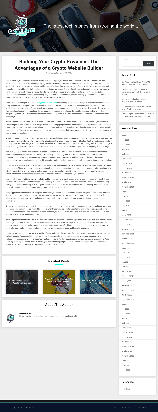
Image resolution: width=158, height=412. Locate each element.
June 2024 (126, 257)
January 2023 (127, 337)
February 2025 (127, 220)
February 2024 (127, 276)
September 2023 (128, 300)
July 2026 (125, 140)
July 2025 (125, 196)
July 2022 (125, 365)
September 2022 (128, 356)
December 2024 (128, 229)
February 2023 (127, 332)
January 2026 (127, 168)
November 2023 (128, 290)
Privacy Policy (141, 407)
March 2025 (126, 215)
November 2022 (128, 347)
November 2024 (128, 234)
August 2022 (126, 361)
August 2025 (126, 192)
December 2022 (128, 342)
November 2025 (128, 178)
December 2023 (128, 285)
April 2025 (125, 210)
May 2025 (125, 206)
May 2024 (125, 262)
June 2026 (126, 145)
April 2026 (125, 154)
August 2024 (126, 248)
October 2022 (127, 351)
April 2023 (125, 323)
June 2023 (126, 314)
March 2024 (126, 271)
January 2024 (127, 281)
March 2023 (126, 328)
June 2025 (126, 201)
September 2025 (128, 187)
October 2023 (127, 295)
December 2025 (128, 173)
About (114, 407)
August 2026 (126, 135)
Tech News (126, 389)
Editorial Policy (126, 407)
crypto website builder (47, 103)
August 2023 (126, 304)
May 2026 (125, 149)
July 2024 (125, 253)
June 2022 (126, 370)
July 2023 (125, 309)
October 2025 (127, 182)
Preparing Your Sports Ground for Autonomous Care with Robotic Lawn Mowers (136, 91)
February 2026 (127, 163)
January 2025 (127, 224)
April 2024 (125, 267)
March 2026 (126, 159)
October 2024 (127, 239)
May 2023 (125, 318)
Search (124, 60)
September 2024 (128, 243)
